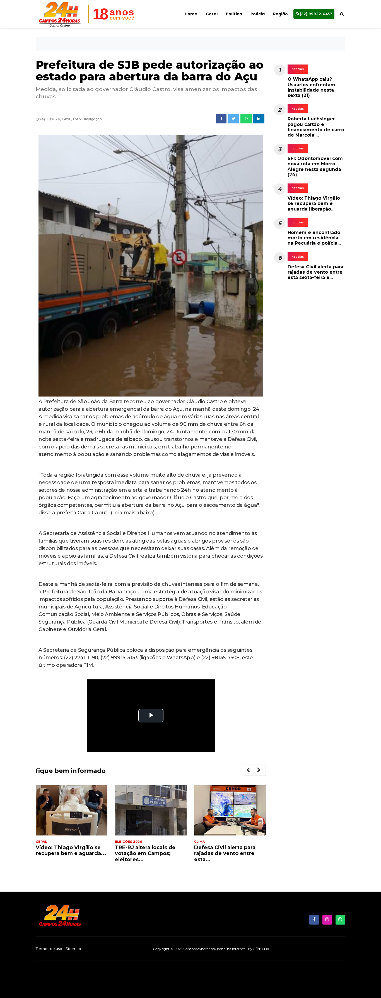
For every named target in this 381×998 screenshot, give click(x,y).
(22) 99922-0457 (315, 13)
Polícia (257, 14)
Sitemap (73, 948)
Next (263, 770)
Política (234, 14)
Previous (252, 770)
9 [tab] (180, 871)
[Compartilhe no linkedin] (258, 119)
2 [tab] (121, 871)
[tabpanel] (71, 826)
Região (280, 14)
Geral (212, 14)
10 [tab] (188, 871)
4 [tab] (138, 871)
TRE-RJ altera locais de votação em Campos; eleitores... (66, 853)
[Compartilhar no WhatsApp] (246, 119)
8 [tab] (172, 871)
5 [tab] (146, 871)
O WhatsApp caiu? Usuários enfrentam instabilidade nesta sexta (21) (311, 87)
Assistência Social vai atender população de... (225, 850)
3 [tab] (130, 871)
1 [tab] (113, 871)
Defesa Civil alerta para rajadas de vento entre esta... (145, 853)
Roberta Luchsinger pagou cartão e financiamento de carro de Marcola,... (316, 127)
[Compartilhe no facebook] (221, 119)
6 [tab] (155, 871)
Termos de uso (49, 948)
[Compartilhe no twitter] (233, 119)
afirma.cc (261, 948)
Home (191, 14)
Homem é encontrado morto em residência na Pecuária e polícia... (314, 238)
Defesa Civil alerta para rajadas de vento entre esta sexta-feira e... (315, 272)
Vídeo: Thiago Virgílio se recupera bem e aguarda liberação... (314, 203)
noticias (298, 69)
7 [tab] (163, 871)
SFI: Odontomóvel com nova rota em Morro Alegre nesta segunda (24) (315, 166)
